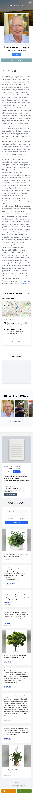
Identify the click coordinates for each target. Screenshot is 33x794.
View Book (8, 472)
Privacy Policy (12, 787)
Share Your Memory (10, 494)
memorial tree (25, 281)
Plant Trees (16, 342)
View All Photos (16, 421)
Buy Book (16, 472)
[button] (17, 307)
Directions (16, 338)
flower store (25, 284)
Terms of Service (21, 787)
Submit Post (16, 522)
